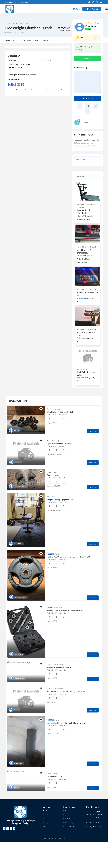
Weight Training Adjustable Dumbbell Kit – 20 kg (66, 610)
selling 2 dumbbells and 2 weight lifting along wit (66, 723)
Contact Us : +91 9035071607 (16, 2)
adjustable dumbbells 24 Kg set (59, 667)
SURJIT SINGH (18, 543)
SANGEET (17, 462)
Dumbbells (62, 478)
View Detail (92, 431)
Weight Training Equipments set (60, 499)
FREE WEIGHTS (11, 23)
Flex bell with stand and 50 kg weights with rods (66, 691)
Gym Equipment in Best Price (59, 443)
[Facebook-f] (4, 828)
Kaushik (16, 430)
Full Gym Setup (82, 369)
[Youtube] (101, 2)
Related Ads (45, 40)
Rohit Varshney (18, 654)
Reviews (36, 40)
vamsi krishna (18, 763)
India (86, 122)
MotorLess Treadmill (89, 204)
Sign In (77, 9)
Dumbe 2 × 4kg (53, 475)
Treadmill (81, 207)
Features (8, 40)
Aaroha (16, 787)
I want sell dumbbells (55, 776)
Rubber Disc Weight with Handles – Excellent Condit (68, 557)
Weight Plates (24, 23)
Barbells (61, 446)
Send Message (87, 98)
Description (17, 40)
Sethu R (16, 709)
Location (27, 40)
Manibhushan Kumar (20, 486)
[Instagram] (93, 2)
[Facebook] (89, 2)
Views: (23, 32)
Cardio (79, 204)
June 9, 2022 (11, 32)
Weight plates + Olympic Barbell (60, 412)
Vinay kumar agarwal (20, 597)
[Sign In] (74, 9)
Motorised (85, 247)
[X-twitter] (97, 2)
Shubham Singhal (19, 678)
